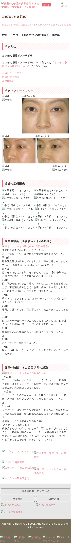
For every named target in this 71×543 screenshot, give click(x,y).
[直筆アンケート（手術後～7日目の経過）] (35, 246)
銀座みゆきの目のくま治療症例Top (19, 25)
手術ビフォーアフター (14, 73)
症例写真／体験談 (46, 25)
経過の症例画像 (10, 77)
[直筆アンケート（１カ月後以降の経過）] (35, 373)
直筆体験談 (8, 80)
